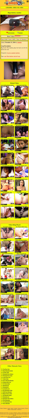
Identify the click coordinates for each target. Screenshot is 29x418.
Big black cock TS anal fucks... (21, 334)
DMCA (9, 409)
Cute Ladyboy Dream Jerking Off (7, 85)
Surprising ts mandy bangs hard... (21, 294)
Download (21, 32)
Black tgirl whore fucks (21, 347)
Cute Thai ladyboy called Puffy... (7, 125)
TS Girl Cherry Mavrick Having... (21, 307)
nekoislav (19, 42)
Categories (9, 7)
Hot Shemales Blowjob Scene (21, 267)
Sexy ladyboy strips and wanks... (7, 179)
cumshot (13, 53)
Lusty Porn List (6, 377)
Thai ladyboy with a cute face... (21, 112)
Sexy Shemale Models (8, 380)
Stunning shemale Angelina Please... (7, 294)
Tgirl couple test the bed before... (7, 253)
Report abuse (13, 409)
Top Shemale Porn (7, 401)
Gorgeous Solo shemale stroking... (21, 321)
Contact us (19, 409)
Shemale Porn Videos (8, 374)
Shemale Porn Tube (7, 375)
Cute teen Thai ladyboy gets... (21, 98)
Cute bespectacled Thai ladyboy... (21, 85)
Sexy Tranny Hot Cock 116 (7, 307)
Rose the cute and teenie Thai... (7, 112)
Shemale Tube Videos (8, 398)
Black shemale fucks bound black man (7, 321)
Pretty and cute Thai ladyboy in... (7, 139)
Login (9, 408)
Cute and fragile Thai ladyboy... (7, 98)
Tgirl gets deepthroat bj (7, 347)
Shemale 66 (6, 387)
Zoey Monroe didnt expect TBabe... (21, 227)
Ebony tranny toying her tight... (7, 280)
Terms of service (21, 408)
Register (5, 408)
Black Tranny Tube (7, 393)
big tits (9, 53)
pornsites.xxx (6, 388)
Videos (15, 7)
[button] (14, 22)
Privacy (26, 408)
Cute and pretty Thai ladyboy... (7, 192)
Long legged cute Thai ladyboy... (21, 192)
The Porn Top (6, 369)
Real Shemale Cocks (8, 370)
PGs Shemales (6, 400)
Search (12, 408)
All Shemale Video (7, 395)
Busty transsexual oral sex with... (7, 267)
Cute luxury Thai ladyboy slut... (21, 152)
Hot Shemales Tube (7, 390)
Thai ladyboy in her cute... (21, 125)
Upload (15, 408)
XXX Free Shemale (7, 392)
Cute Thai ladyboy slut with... (7, 152)
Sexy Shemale (6, 403)
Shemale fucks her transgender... (7, 240)
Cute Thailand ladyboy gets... (21, 179)
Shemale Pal (6, 385)
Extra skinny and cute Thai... (21, 206)
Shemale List (6, 396)
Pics (18, 7)
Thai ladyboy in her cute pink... (7, 206)
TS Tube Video (6, 383)
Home (1, 408)
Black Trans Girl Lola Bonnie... (21, 253)
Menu (21, 7)
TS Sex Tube (6, 372)
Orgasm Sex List (7, 382)
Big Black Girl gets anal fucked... (21, 280)
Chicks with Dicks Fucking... (21, 240)
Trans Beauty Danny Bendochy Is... (7, 227)
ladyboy (18, 53)
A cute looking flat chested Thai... (7, 166)
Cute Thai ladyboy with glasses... (21, 166)
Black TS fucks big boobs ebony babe (7, 334)
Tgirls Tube (5, 379)
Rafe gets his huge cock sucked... (21, 139)
